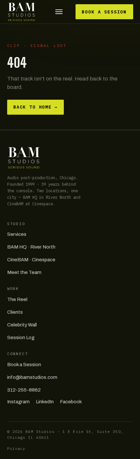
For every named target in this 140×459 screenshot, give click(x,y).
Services (16, 234)
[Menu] (58, 12)
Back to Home (35, 107)
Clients (15, 312)
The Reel (17, 299)
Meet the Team (24, 272)
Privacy (16, 448)
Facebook (71, 401)
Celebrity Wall (22, 324)
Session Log (21, 337)
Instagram (18, 401)
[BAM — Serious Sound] (21, 12)
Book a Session (104, 12)
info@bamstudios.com (32, 377)
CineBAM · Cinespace (31, 259)
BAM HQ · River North (31, 247)
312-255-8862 (24, 390)
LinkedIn (45, 401)
